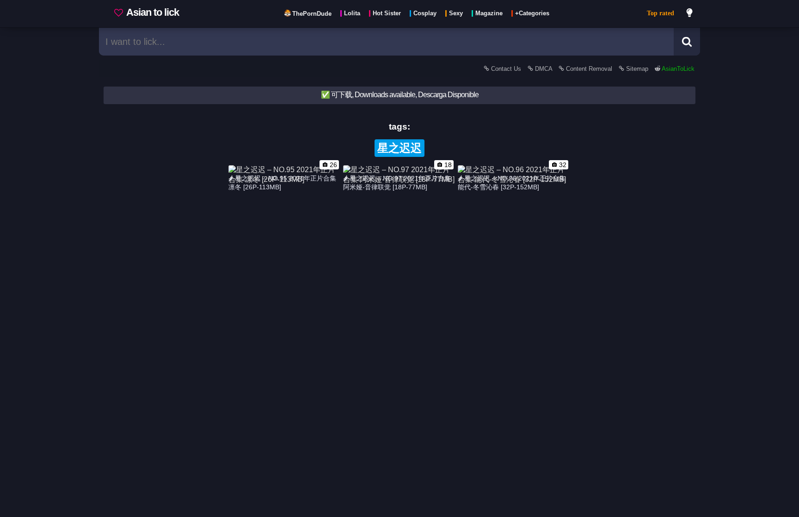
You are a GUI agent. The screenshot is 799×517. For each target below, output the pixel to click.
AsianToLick (677, 68)
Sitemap (637, 68)
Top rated (660, 13)
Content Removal (589, 68)
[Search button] (687, 42)
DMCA (543, 68)
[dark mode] (690, 14)
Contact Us (506, 68)
